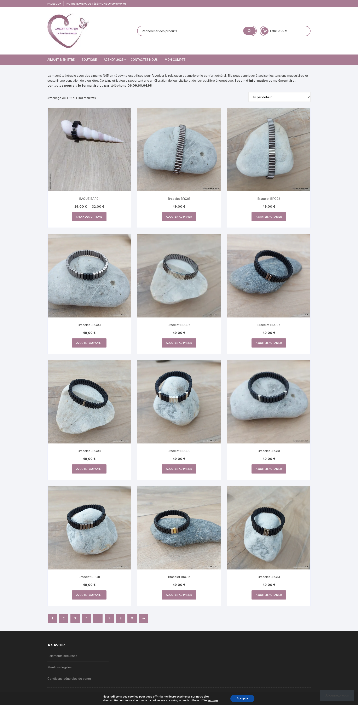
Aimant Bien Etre (61, 59)
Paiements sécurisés (62, 656)
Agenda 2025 (113, 59)
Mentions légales (59, 667)
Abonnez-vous (337, 695)
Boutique (89, 59)
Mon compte (175, 59)
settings (213, 700)
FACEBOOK (54, 3)
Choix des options (89, 216)
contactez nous (59, 85)
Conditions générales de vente (69, 679)
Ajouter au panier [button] (179, 216)
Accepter (242, 698)
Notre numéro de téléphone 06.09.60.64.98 (97, 3)
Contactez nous (144, 59)
